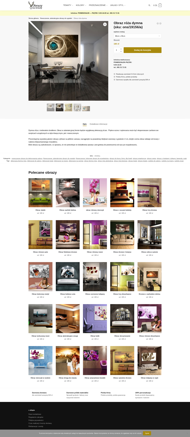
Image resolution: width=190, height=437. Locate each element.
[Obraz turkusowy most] (40, 318)
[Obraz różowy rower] (95, 234)
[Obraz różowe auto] (40, 234)
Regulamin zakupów (36, 417)
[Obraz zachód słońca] (68, 192)
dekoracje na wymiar (76, 161)
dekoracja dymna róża (18, 161)
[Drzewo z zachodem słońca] (149, 276)
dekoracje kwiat (47, 161)
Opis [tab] (85, 124)
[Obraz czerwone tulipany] (95, 276)
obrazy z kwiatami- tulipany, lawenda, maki (172, 158)
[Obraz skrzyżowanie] (122, 318)
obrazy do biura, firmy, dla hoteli (121, 158)
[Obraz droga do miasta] (68, 360)
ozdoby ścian (179, 161)
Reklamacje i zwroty (36, 426)
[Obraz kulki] (95, 318)
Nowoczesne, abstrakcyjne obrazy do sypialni (56, 18)
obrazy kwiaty (142, 161)
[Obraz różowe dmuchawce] (149, 318)
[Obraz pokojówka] (160, 23)
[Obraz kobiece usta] (68, 276)
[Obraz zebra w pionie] (149, 234)
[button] (105, 24)
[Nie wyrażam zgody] (187, 433)
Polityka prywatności (36, 420)
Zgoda (147, 433)
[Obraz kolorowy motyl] (40, 276)
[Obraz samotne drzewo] (122, 360)
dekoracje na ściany (61, 161)
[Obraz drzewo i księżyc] (122, 234)
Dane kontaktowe (35, 414)
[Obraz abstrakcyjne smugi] (68, 318)
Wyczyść (117, 40)
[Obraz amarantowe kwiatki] (95, 360)
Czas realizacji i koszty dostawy (40, 423)
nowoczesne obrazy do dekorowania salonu (27, 158)
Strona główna (34, 18)
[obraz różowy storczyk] (95, 192)
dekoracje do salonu (34, 161)
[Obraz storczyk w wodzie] (40, 360)
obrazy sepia (151, 158)
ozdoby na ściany (167, 161)
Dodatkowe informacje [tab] (98, 124)
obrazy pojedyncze (139, 158)
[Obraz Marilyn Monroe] (158, 23)
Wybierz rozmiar (39, 212)
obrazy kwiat (132, 161)
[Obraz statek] (40, 192)
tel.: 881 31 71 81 (113, 13)
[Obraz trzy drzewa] (149, 192)
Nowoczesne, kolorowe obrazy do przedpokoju (92, 158)
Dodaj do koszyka (142, 50)
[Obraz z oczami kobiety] (122, 192)
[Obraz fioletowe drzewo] (68, 234)
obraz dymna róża (90, 161)
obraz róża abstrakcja (105, 161)
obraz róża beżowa (120, 161)
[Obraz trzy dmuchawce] (122, 276)
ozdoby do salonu (154, 161)
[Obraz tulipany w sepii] (149, 360)
